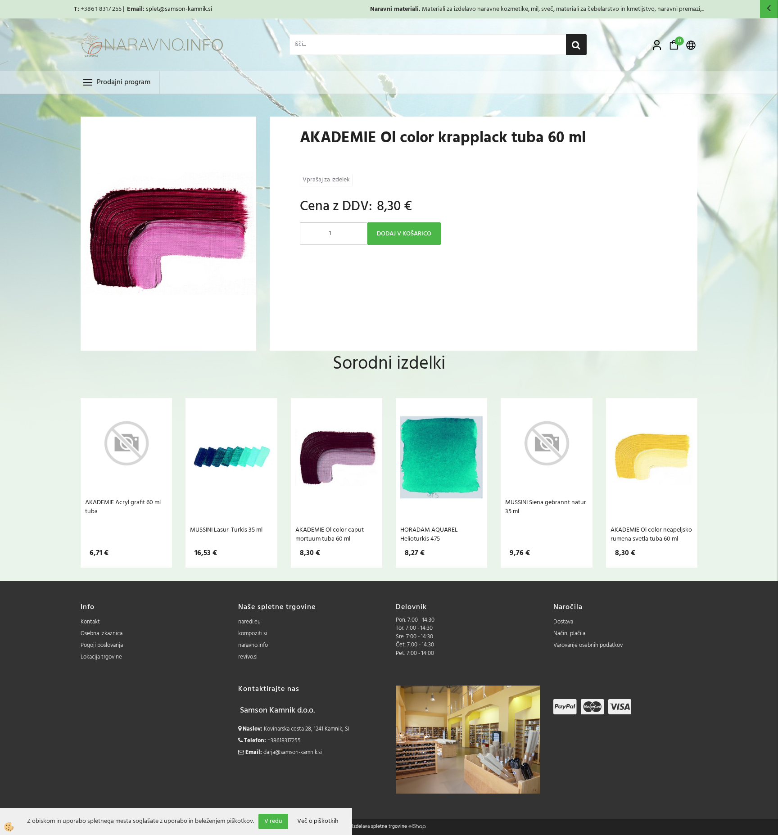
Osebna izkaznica (101, 633)
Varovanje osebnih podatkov (588, 645)
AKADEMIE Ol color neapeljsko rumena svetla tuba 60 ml (651, 534)
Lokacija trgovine (101, 657)
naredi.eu (249, 622)
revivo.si (248, 657)
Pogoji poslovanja (102, 645)
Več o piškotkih (318, 821)
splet (152, 9)
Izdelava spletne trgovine (379, 826)
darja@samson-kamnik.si (292, 752)
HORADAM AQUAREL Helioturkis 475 (429, 534)
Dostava (563, 622)
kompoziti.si (252, 633)
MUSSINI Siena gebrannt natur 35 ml (545, 506)
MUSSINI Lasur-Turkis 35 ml (226, 530)
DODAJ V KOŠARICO (404, 234)
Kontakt (90, 622)
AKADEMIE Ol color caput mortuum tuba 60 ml (329, 534)
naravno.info (253, 645)
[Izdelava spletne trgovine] (417, 826)
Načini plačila (569, 633)
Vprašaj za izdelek (326, 180)
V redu (273, 821)
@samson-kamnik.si (185, 9)
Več (126, 457)
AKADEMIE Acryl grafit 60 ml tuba (123, 506)
